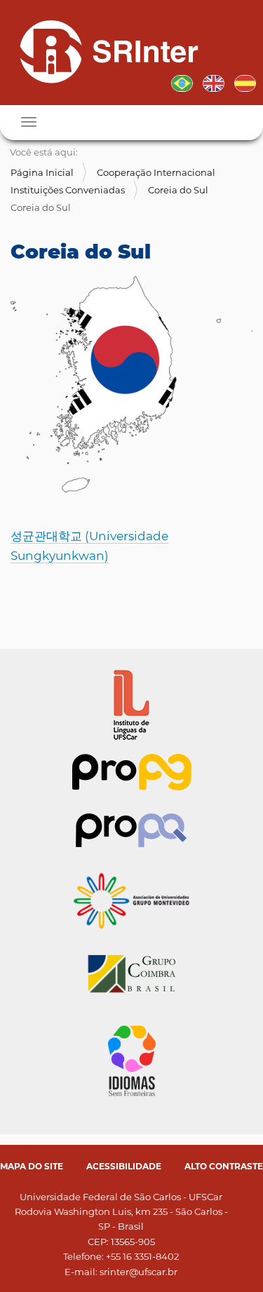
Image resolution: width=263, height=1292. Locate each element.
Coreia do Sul (178, 189)
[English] (213, 82)
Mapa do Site (31, 1166)
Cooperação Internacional (156, 172)
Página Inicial (42, 172)
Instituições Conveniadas (68, 189)
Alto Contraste (223, 1166)
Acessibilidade (123, 1166)
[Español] (245, 82)
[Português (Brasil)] (104, 51)
